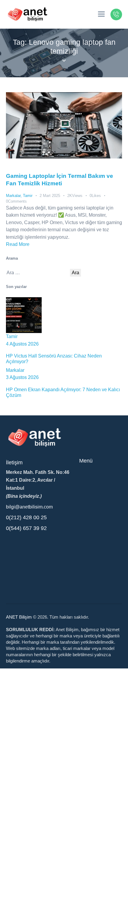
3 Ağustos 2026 (22, 377)
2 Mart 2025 (50, 195)
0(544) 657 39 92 (26, 528)
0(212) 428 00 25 (26, 517)
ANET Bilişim (19, 617)
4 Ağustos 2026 (22, 343)
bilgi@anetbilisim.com (29, 506)
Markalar (13, 195)
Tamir (27, 195)
